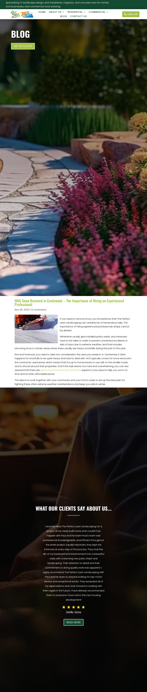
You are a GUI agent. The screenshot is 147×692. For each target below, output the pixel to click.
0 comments (38, 309)
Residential (75, 12)
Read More (73, 622)
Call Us (132, 14)
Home (42, 12)
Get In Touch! (23, 46)
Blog (63, 16)
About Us (55, 12)
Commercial (97, 12)
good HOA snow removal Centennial (60, 370)
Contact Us (78, 16)
